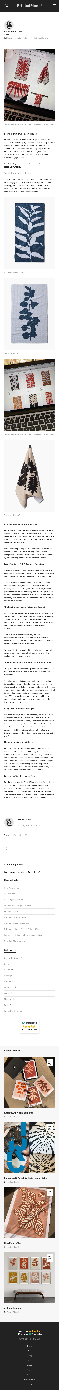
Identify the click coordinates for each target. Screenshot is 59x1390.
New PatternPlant (11, 888)
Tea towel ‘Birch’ (11, 353)
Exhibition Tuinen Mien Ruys (16, 923)
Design (9, 38)
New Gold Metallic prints (14, 941)
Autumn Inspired (11, 911)
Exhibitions (10, 981)
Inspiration (18, 38)
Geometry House (34, 142)
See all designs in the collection (17, 173)
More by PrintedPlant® (28, 826)
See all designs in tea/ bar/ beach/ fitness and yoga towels (29, 124)
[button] (29, 1026)
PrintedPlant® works (39, 38)
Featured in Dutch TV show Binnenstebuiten (23, 935)
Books (7, 963)
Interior (27, 38)
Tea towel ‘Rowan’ (12, 515)
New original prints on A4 (15, 900)
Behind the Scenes (13, 958)
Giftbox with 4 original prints (18, 1113)
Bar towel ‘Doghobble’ (13, 272)
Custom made (10, 894)
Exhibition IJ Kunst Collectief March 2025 (22, 929)
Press (8, 1005)
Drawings (9, 975)
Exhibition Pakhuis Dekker (15, 917)
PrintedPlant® (13, 1117)
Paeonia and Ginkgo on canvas (17, 905)
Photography (10, 999)
